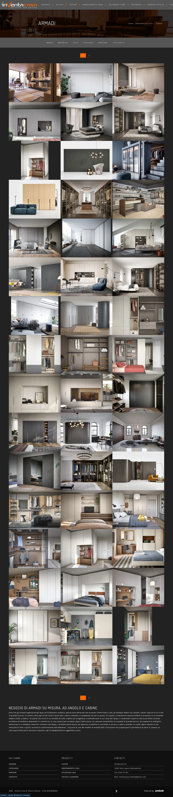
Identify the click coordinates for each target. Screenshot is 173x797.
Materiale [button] (63, 43)
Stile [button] (75, 43)
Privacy (3, 795)
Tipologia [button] (88, 43)
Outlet (60, 5)
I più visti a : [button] (119, 43)
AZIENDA (12, 764)
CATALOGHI (13, 768)
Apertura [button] (102, 43)
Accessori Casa (117, 5)
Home (131, 23)
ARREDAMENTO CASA (70, 768)
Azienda (46, 5)
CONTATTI (13, 777)
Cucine (73, 5)
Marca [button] (50, 43)
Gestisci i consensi (23, 795)
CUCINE (65, 764)
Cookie (10, 795)
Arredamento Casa (93, 5)
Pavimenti (136, 5)
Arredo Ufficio (156, 5)
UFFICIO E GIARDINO (70, 777)
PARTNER (13, 772)
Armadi (159, 23)
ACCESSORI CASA (69, 772)
